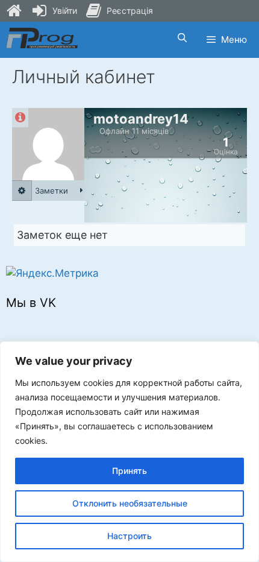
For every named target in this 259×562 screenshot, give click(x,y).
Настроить (129, 536)
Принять (129, 471)
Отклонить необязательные (129, 503)
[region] (129, 451)
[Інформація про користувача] (20, 117)
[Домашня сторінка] (14, 11)
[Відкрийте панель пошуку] (181, 38)
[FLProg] (42, 38)
